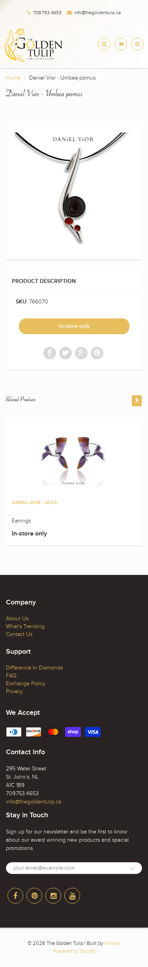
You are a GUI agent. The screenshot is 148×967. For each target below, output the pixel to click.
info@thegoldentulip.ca (97, 12)
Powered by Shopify (74, 951)
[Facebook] (15, 896)
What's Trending (25, 626)
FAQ (11, 675)
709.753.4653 (47, 12)
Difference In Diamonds (34, 667)
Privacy (14, 691)
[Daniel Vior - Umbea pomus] (74, 189)
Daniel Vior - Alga (34, 502)
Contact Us (19, 634)
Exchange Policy (25, 683)
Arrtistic (112, 943)
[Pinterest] (34, 896)
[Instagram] (53, 896)
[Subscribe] (132, 868)
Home (13, 77)
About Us (17, 618)
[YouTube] (72, 896)
